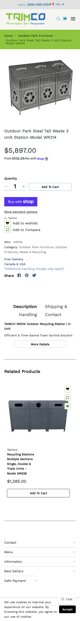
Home (8, 35)
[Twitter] (34, 275)
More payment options (20, 211)
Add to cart (50, 187)
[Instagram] (41, 275)
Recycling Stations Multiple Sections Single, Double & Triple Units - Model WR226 (20, 464)
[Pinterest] (27, 275)
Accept (67, 609)
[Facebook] (19, 275)
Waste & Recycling (32, 252)
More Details (40, 344)
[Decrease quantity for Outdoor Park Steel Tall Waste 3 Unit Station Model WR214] (6, 186)
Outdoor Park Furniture (35, 35)
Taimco (12, 218)
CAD (57, 4)
